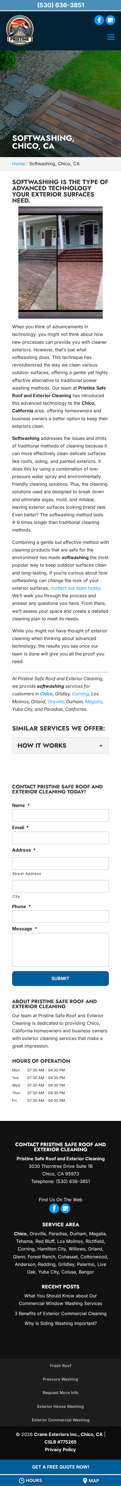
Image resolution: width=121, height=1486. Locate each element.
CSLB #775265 (60, 1442)
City (16, 896)
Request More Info (61, 1392)
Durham (78, 1233)
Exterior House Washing (60, 1406)
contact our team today (75, 588)
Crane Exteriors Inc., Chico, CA (68, 1434)
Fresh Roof (60, 1365)
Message (24, 928)
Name (21, 805)
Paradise (58, 1233)
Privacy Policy (60, 1449)
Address (24, 850)
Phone (21, 906)
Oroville (56, 701)
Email (20, 827)
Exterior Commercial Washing (60, 1419)
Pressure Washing (60, 1379)
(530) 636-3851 (60, 5)
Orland (95, 1249)
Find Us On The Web (60, 1199)
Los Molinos (70, 1241)
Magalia (93, 701)
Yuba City (48, 1272)
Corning (80, 693)
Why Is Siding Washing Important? (60, 1323)
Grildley (66, 1264)
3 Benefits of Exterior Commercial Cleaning (61, 1313)
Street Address (26, 873)
